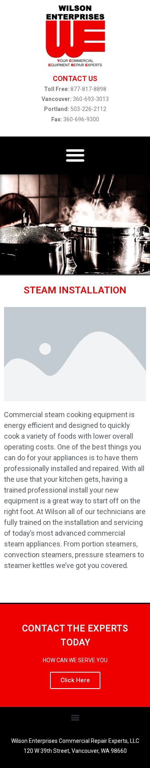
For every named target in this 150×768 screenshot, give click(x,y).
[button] (75, 155)
